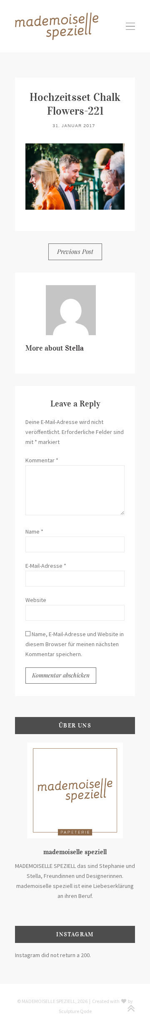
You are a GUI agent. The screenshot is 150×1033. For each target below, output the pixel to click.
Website (35, 600)
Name (34, 531)
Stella (74, 348)
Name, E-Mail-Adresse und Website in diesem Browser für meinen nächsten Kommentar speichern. (74, 644)
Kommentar (41, 460)
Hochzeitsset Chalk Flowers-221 (75, 104)
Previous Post (75, 251)
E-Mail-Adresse (45, 565)
